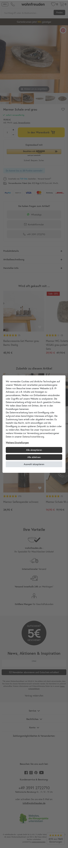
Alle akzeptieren (34, 449)
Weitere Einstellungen (17, 442)
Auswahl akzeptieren (34, 464)
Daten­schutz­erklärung (33, 436)
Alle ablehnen (34, 457)
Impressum (45, 429)
